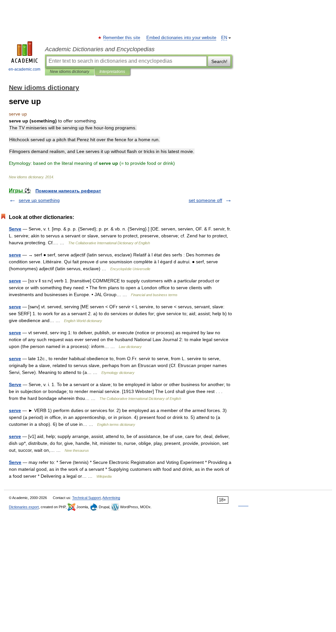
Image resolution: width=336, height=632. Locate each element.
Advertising (111, 498)
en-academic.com (24, 69)
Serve (15, 228)
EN (224, 37)
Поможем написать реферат (68, 190)
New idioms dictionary (69, 71)
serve (15, 254)
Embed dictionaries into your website (181, 37)
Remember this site (122, 37)
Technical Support (86, 498)
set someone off (205, 200)
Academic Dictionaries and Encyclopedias (100, 49)
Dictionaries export (24, 507)
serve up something (39, 200)
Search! (219, 61)
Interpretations (112, 71)
